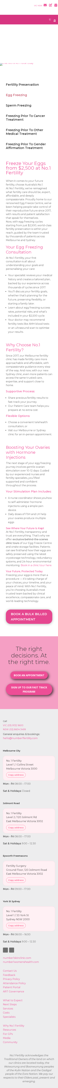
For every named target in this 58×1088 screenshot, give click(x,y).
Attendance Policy (14, 983)
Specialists (9, 1016)
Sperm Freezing (18, 105)
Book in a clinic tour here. (36, 565)
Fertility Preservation (22, 84)
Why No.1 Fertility (13, 1025)
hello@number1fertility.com (20, 738)
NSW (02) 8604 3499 (14, 729)
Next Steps (10, 1004)
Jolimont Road (11, 803)
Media (6, 1038)
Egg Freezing (16, 95)
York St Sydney (11, 901)
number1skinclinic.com (17, 957)
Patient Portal (11, 987)
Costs (6, 1012)
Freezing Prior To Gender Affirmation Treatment (26, 146)
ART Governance (13, 991)
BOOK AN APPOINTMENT (29, 675)
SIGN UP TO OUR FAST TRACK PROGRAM (29, 689)
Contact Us (10, 970)
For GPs (8, 1033)
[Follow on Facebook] (5, 950)
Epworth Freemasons (15, 855)
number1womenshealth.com (21, 961)
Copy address (16, 775)
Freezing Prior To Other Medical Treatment (24, 132)
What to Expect (13, 1000)
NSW (40, 5)
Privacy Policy (11, 979)
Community (10, 1042)
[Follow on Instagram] (11, 950)
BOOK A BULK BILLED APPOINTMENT (29, 616)
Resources (9, 1029)
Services (8, 1008)
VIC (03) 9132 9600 (13, 725)
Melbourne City (11, 750)
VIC (35, 5)
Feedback (9, 975)
